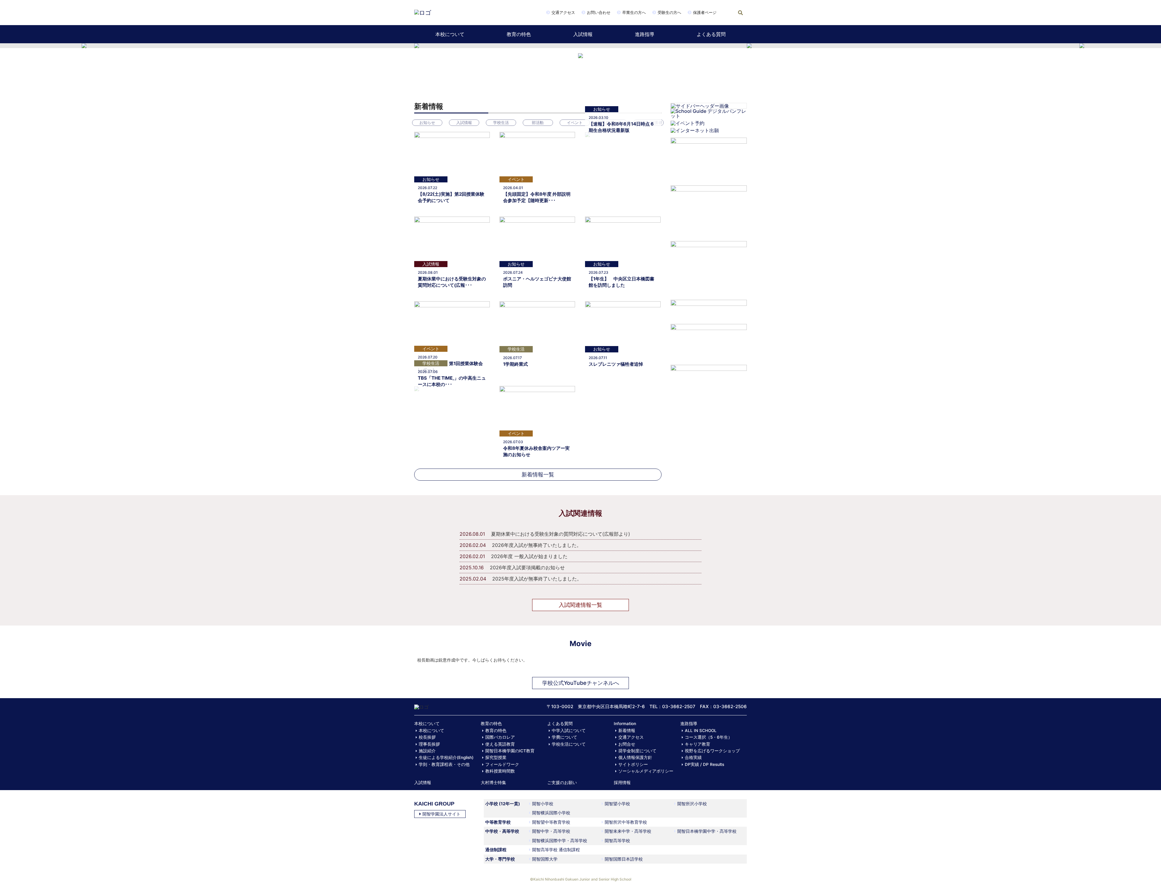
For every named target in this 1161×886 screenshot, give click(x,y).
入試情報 (583, 34)
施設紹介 (427, 750)
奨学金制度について (637, 750)
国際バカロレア (500, 737)
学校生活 (501, 122)
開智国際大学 (545, 858)
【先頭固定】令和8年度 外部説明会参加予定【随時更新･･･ (537, 197)
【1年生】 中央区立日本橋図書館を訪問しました (621, 282)
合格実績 (693, 757)
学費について (564, 737)
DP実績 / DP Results (704, 764)
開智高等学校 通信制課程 (556, 849)
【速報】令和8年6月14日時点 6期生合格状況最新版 (621, 127)
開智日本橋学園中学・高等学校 (707, 831)
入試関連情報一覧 (580, 605)
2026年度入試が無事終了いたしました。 (536, 545)
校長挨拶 (427, 737)
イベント (575, 122)
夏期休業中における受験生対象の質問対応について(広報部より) (560, 533)
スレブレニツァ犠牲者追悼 (616, 364)
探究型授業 (495, 757)
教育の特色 (519, 34)
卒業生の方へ (634, 12)
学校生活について (569, 744)
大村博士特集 (493, 782)
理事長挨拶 (429, 744)
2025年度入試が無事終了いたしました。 (537, 578)
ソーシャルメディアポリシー (645, 771)
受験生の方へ (669, 12)
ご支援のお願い (562, 782)
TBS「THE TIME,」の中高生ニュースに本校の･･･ (452, 381)
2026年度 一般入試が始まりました (529, 556)
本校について (449, 34)
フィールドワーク (502, 764)
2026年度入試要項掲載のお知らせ (527, 567)
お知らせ (427, 122)
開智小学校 (542, 803)
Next (763, 46)
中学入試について (569, 730)
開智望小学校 (617, 803)
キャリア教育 (697, 744)
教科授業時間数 (500, 771)
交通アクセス (563, 12)
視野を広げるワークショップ (712, 750)
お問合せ (626, 744)
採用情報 (622, 782)
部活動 (538, 122)
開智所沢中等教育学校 (626, 822)
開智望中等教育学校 (551, 822)
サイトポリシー (633, 764)
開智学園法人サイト (441, 813)
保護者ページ (705, 12)
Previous (398, 46)
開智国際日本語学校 (624, 858)
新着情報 (626, 730)
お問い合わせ (598, 12)
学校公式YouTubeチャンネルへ (580, 683)
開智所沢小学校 (692, 803)
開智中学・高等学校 (551, 831)
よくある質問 (711, 34)
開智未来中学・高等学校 (628, 831)
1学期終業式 (515, 364)
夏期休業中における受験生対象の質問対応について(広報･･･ (452, 282)
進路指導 (644, 34)
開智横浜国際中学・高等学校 (559, 840)
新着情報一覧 (538, 474)
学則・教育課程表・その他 (444, 764)
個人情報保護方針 (635, 757)
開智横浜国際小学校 (551, 812)
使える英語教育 (500, 744)
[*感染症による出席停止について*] (709, 341)
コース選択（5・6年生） (708, 737)
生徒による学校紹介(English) (446, 757)
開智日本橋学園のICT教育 (510, 750)
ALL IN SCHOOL (701, 730)
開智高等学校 (617, 840)
